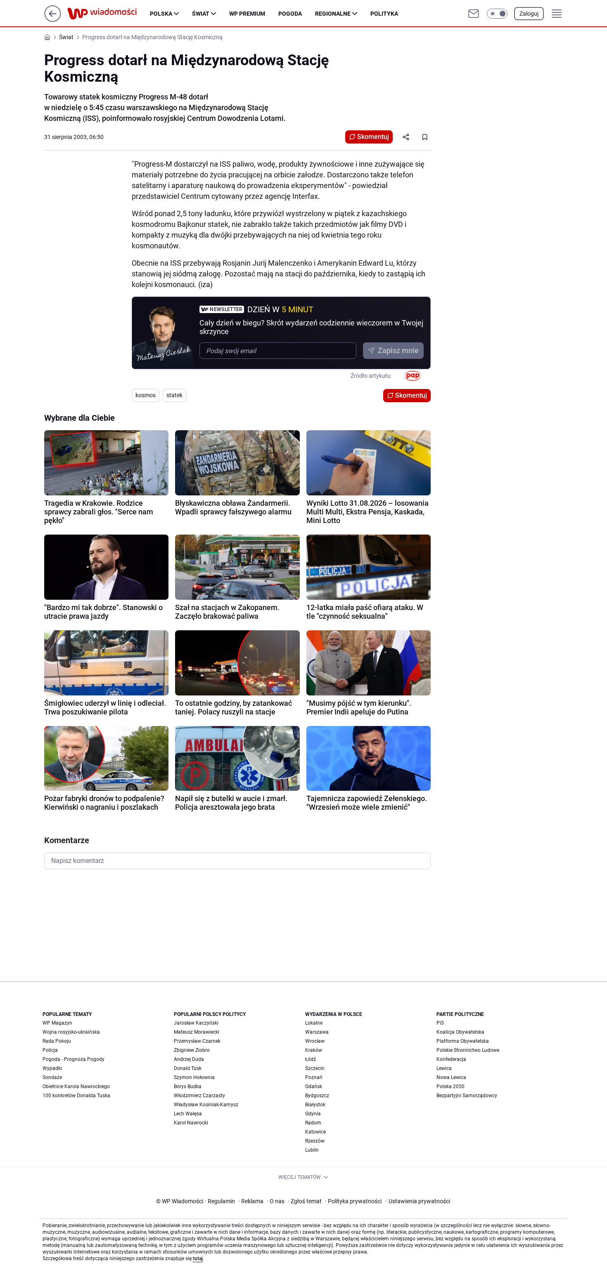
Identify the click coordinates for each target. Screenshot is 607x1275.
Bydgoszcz (317, 1095)
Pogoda (290, 13)
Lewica (444, 1068)
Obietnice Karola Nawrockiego (76, 1086)
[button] (497, 14)
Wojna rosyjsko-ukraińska (71, 1032)
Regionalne (333, 13)
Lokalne (313, 1023)
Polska (161, 13)
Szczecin (315, 1068)
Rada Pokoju (57, 1041)
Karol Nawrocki (191, 1123)
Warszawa (317, 1032)
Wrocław (315, 1041)
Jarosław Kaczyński (196, 1023)
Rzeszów (315, 1141)
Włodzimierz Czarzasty (199, 1095)
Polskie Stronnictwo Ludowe (467, 1050)
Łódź (310, 1059)
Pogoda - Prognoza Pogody (73, 1059)
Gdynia (313, 1114)
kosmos (145, 395)
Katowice (315, 1132)
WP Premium (247, 13)
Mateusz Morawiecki (196, 1032)
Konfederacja (451, 1059)
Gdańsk (313, 1086)
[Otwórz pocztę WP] (473, 13)
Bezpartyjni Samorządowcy (466, 1095)
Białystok (315, 1105)
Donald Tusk (188, 1068)
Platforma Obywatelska (462, 1041)
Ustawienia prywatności (418, 1201)
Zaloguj (528, 13)
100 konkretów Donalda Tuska (76, 1095)
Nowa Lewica (451, 1077)
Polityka (384, 13)
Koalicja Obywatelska (460, 1032)
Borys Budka (188, 1086)
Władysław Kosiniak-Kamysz (206, 1105)
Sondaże (52, 1077)
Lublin (312, 1150)
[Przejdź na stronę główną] (52, 20)
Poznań (313, 1077)
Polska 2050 (450, 1086)
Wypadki (52, 1068)
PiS (440, 1023)
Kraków (313, 1050)
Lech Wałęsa (188, 1114)
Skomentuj (373, 137)
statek (174, 395)
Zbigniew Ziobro (192, 1050)
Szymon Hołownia (194, 1077)
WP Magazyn (57, 1023)
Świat (200, 13)
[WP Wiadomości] (108, 13)
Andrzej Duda (189, 1059)
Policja (50, 1050)
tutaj (198, 1258)
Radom (313, 1123)
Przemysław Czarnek (197, 1041)
